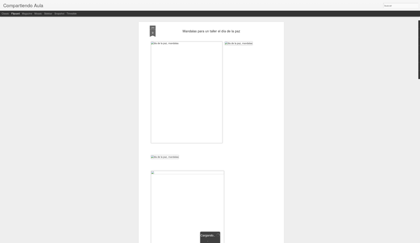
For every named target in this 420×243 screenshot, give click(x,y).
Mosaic (38, 13)
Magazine (27, 13)
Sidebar (48, 13)
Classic (5, 13)
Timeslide (72, 13)
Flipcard (15, 13)
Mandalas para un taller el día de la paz (211, 31)
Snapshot (59, 13)
